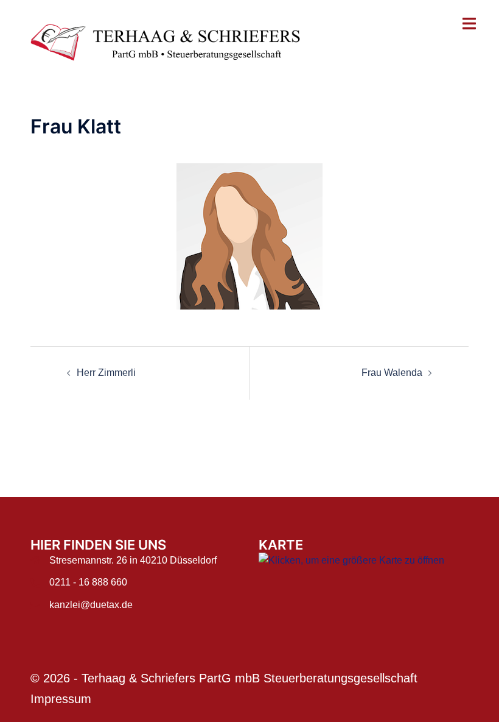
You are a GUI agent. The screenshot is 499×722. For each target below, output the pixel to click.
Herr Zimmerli (106, 372)
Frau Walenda (391, 372)
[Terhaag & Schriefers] (173, 42)
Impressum (60, 699)
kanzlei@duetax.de (91, 605)
